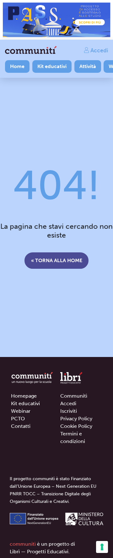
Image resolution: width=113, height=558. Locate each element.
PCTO (18, 419)
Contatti (20, 426)
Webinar (20, 411)
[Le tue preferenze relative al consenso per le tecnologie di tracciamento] (102, 547)
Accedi (98, 50)
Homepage (24, 396)
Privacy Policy (76, 419)
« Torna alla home (56, 260)
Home (17, 66)
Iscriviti (68, 411)
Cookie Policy (76, 426)
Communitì (73, 396)
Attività (87, 66)
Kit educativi (52, 66)
